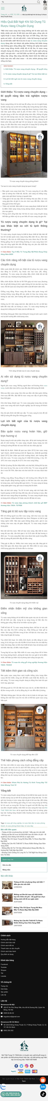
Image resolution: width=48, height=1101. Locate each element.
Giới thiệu (4, 989)
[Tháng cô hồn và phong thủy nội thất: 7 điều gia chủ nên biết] (7, 885)
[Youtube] (31, 1066)
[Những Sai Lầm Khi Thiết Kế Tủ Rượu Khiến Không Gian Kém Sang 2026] (7, 923)
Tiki (2, 973)
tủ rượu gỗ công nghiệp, (14, 823)
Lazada (3, 976)
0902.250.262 (8, 1030)
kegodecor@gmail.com (12, 1016)
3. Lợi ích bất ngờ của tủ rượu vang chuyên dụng (23, 79)
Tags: (3, 823)
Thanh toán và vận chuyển (10, 948)
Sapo (24, 1081)
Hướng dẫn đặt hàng (8, 939)
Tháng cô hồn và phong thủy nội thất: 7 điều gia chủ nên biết (23, 832)
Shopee (3, 970)
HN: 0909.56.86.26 (12, 1093)
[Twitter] (21, 1066)
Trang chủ (4, 986)
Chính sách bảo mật (8, 942)
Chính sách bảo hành (8, 951)
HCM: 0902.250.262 (13, 1095)
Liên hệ (3, 995)
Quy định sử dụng (7, 954)
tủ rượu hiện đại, (29, 823)
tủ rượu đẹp (29, 826)
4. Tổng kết (8, 84)
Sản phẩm (4, 992)
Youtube (4, 967)
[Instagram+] (26, 1066)
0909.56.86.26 (9, 1013)
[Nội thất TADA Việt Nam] (24, 8)
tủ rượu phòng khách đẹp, (15, 826)
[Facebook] (16, 1066)
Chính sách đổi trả (7, 945)
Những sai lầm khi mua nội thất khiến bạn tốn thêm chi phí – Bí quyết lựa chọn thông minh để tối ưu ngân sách (29, 897)
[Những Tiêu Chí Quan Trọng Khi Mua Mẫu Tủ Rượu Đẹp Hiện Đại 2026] (7, 911)
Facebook (4, 964)
